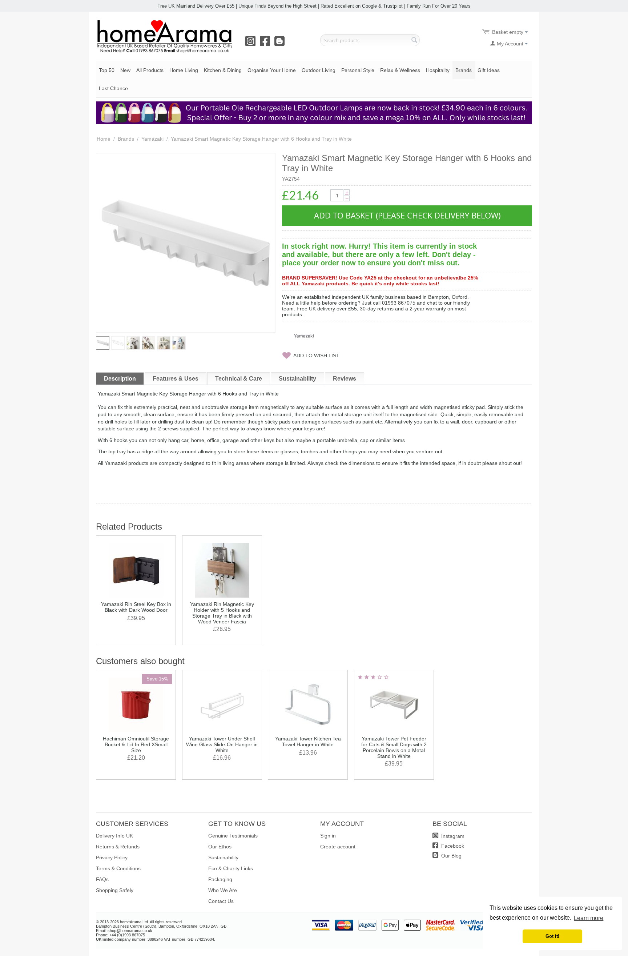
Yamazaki (152, 139)
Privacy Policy (112, 857)
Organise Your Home (271, 70)
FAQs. (103, 879)
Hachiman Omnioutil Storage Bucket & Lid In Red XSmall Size (136, 744)
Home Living (183, 70)
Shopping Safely (114, 890)
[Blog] (280, 44)
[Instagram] (251, 44)
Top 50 (106, 70)
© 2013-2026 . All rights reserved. (139, 922)
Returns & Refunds (118, 846)
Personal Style (357, 70)
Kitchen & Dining (223, 70)
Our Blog (451, 856)
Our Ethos (220, 846)
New (125, 70)
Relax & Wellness (400, 70)
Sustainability (223, 857)
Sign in (328, 836)
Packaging (220, 879)
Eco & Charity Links (230, 868)
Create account (337, 846)
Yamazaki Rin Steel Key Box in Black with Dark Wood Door (136, 607)
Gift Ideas (489, 70)
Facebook (452, 846)
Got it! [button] (552, 936)
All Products (150, 70)
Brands (463, 70)
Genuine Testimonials (233, 836)
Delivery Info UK (114, 836)
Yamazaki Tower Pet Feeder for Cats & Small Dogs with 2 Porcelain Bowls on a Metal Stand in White (394, 747)
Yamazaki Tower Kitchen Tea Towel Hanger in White (308, 741)
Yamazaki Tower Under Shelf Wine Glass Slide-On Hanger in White (222, 744)
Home (103, 139)
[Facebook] (266, 44)
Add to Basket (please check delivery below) (407, 215)
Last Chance (113, 88)
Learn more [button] (588, 918)
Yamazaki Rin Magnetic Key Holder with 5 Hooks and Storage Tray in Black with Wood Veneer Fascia (222, 612)
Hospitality (438, 70)
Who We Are (222, 890)
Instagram (452, 836)
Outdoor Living (318, 70)
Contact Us (221, 901)
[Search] (414, 40)
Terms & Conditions (118, 868)
